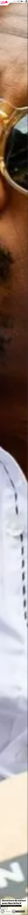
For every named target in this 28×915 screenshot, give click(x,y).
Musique (4, 908)
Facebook (18, 1)
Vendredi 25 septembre (11, 906)
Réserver (15, 1)
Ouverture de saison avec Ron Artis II (14, 901)
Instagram (20, 1)
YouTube (22, 1)
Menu (24, 1)
